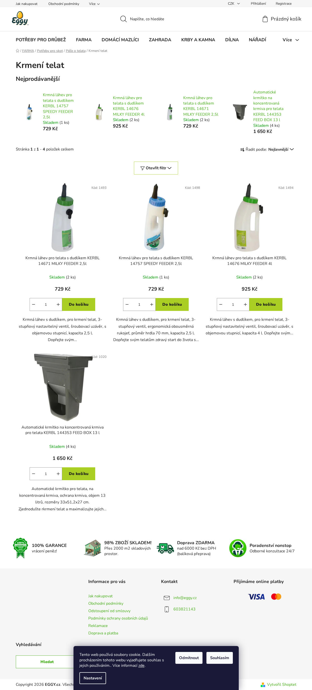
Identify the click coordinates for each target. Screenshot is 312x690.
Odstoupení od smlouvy (109, 611)
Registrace (284, 3)
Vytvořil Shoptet (281, 684)
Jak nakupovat (26, 3)
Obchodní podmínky (63, 3)
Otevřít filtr (156, 168)
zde (141, 665)
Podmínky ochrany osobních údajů (118, 618)
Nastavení (93, 678)
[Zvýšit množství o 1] (58, 304)
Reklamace (98, 625)
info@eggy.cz (185, 597)
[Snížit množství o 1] (33, 304)
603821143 (184, 609)
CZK (231, 3)
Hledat (47, 662)
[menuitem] (41, 39)
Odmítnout (189, 658)
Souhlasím (219, 658)
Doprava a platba (103, 633)
